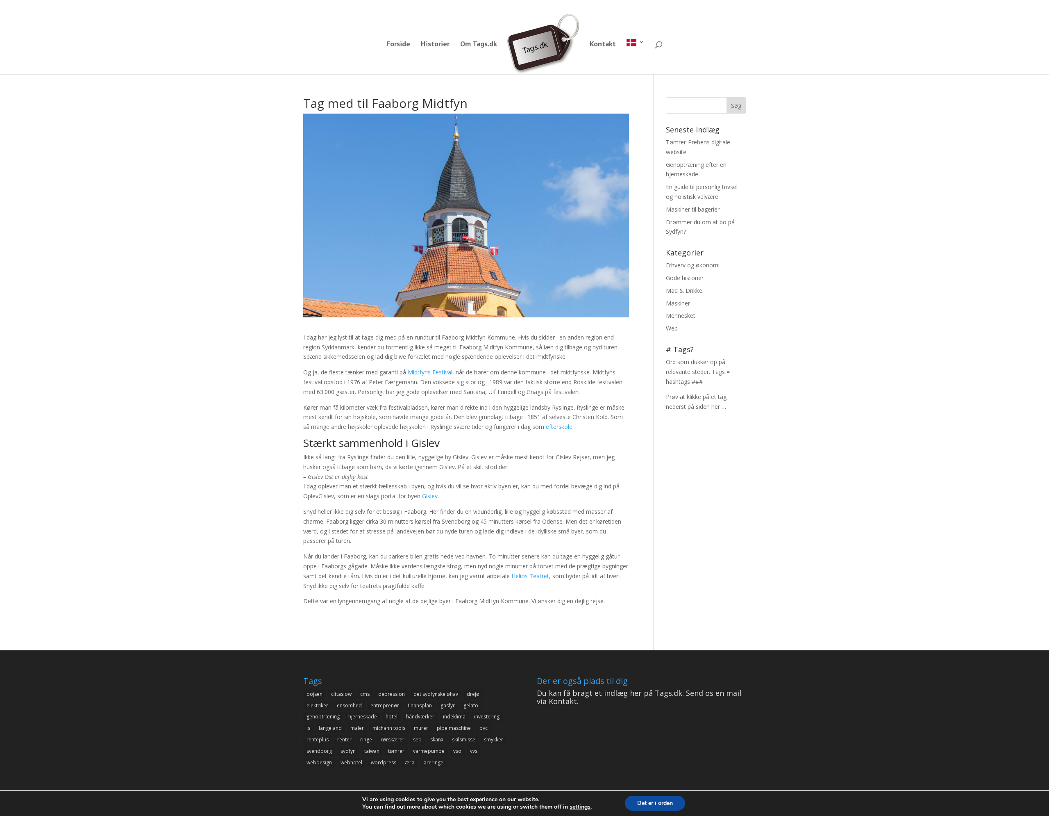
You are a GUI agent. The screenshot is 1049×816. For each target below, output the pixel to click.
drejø (473, 694)
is (308, 728)
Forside (398, 44)
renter (344, 739)
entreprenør (384, 705)
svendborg (319, 751)
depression (391, 694)
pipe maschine (454, 728)
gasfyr (447, 705)
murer (421, 728)
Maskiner (678, 303)
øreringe (433, 762)
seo (417, 739)
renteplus (318, 739)
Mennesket (680, 315)
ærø (410, 762)
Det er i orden (655, 803)
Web (672, 328)
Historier (435, 44)
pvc (483, 728)
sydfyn (348, 751)
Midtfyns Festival (430, 372)
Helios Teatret (530, 576)
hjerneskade (362, 716)
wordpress (383, 762)
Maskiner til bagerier (693, 209)
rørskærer (392, 739)
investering (487, 716)
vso (457, 751)
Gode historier (685, 278)
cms (365, 694)
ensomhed (349, 705)
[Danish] (636, 56)
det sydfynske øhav (435, 694)
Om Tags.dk (478, 44)
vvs (473, 751)
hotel (391, 716)
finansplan (420, 705)
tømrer (396, 751)
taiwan (371, 751)
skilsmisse (463, 739)
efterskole (559, 427)
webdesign (319, 762)
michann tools (388, 728)
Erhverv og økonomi (693, 265)
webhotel (351, 762)
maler (357, 728)
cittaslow (341, 694)
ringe (366, 739)
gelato (470, 705)
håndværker (420, 716)
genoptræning (323, 716)
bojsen (314, 694)
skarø (436, 739)
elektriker (317, 705)
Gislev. (430, 496)
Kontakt (603, 44)
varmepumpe (429, 751)
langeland (330, 728)
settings (580, 807)
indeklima (454, 716)
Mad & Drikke (684, 290)
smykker (493, 739)
